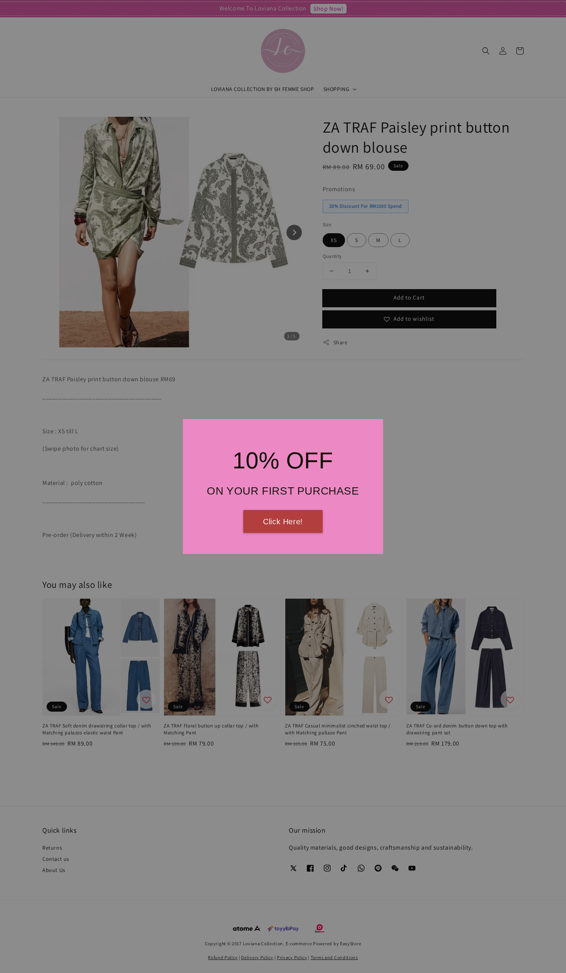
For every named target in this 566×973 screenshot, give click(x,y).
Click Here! (283, 521)
